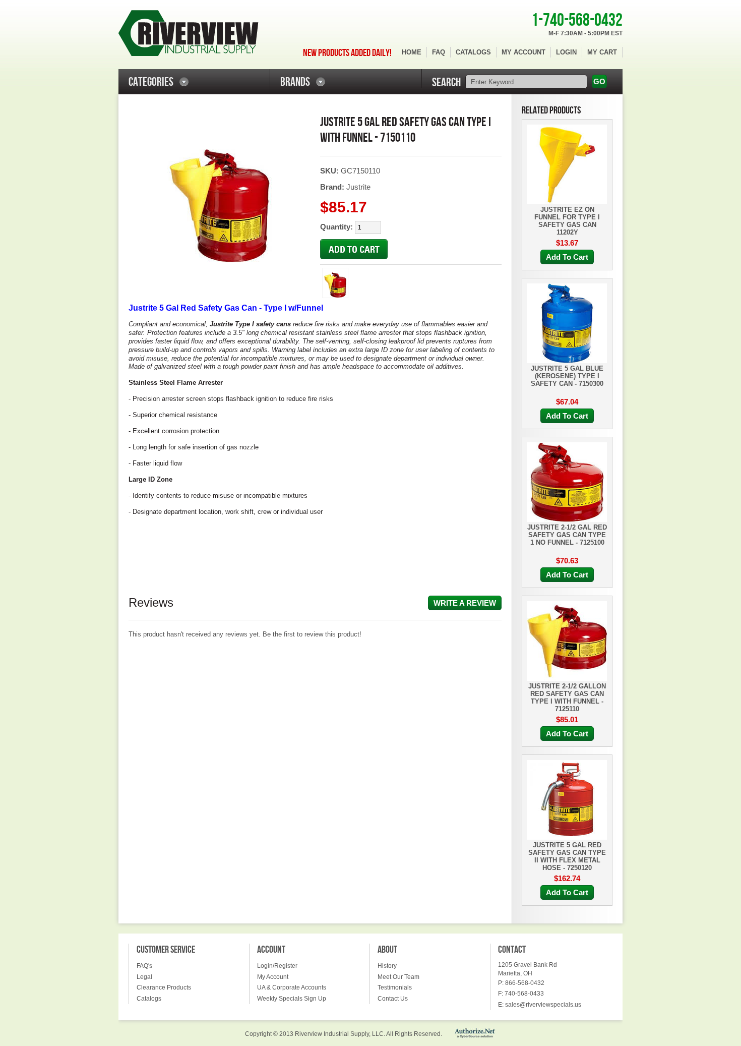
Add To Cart (567, 257)
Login (566, 52)
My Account (523, 52)
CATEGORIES (151, 82)
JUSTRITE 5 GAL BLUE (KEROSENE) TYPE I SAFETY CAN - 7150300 (567, 376)
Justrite (358, 187)
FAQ (438, 52)
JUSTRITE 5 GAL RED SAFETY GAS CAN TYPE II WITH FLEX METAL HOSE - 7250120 (567, 856)
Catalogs (473, 52)
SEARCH (446, 82)
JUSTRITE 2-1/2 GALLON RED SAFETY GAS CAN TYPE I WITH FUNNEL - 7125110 (567, 697)
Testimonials (395, 987)
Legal (144, 976)
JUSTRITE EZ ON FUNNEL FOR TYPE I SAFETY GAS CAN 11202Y (567, 221)
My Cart (602, 52)
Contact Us (393, 998)
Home (411, 52)
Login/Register (277, 965)
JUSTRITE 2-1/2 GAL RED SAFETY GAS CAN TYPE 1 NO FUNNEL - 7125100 (567, 535)
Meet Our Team (398, 976)
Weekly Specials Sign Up (291, 998)
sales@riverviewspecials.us (543, 1004)
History (387, 965)
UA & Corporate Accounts (291, 987)
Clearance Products (164, 987)
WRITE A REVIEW (465, 603)
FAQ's (144, 965)
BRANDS (295, 82)
